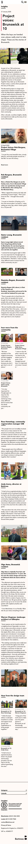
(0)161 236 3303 (14, 816)
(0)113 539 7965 (11, 819)
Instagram (4, 790)
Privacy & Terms (6, 825)
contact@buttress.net (7, 822)
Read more (4, 165)
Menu (25, 2)
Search (22, 2)
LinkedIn (3, 793)
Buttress (2, 2)
